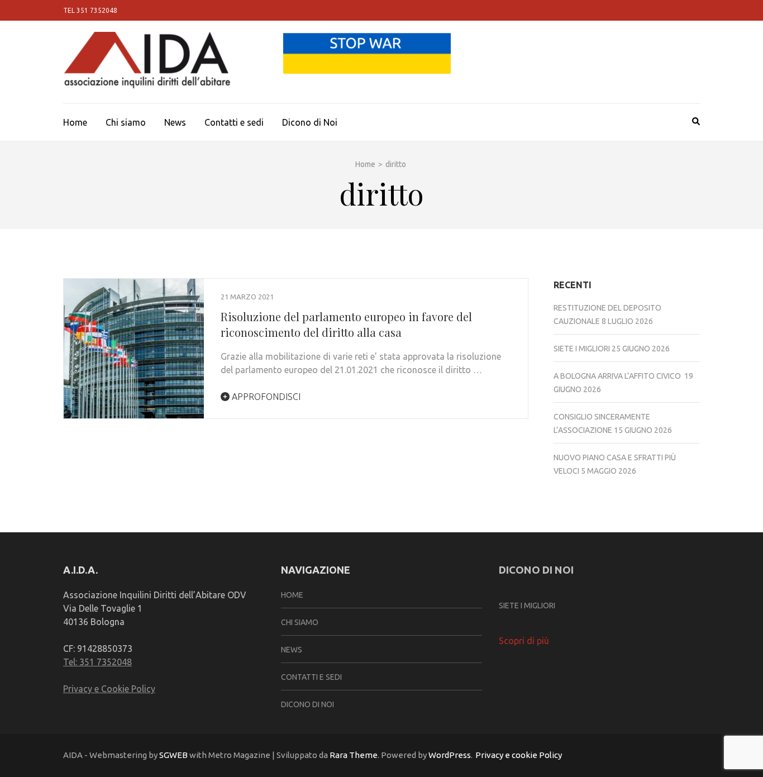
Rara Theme (354, 755)
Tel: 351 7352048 (97, 662)
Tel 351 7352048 (90, 10)
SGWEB (174, 755)
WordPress (449, 755)
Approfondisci (265, 397)
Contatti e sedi (234, 122)
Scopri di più (524, 641)
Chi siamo (126, 122)
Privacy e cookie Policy (518, 755)
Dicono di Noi (309, 122)
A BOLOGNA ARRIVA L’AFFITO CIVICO (618, 375)
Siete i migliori (582, 348)
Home (75, 122)
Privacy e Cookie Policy (109, 689)
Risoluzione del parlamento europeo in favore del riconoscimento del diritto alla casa (346, 324)
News (175, 122)
